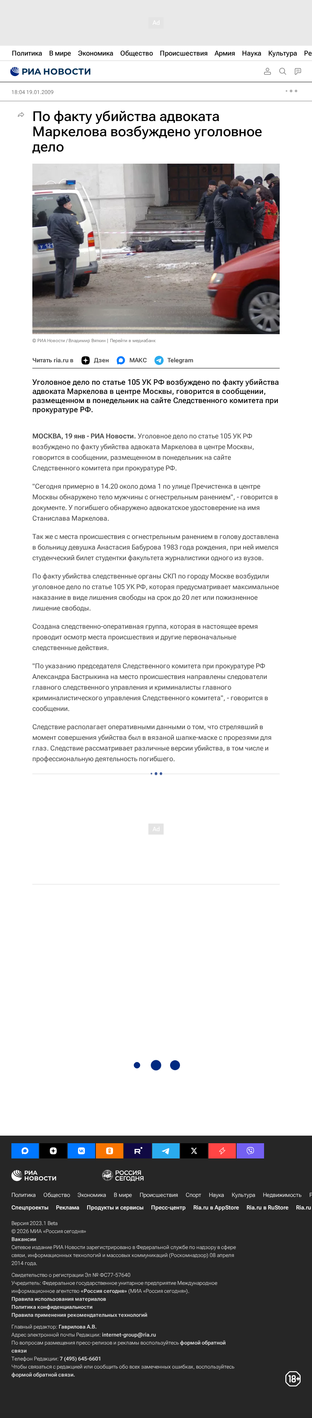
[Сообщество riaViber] (250, 1150)
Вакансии (23, 1239)
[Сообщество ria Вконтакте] (81, 1150)
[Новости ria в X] (194, 1150)
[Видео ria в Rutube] (137, 1150)
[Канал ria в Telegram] (166, 1150)
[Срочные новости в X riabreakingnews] (222, 1150)
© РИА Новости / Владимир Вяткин (69, 340)
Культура (243, 1195)
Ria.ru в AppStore (216, 1207)
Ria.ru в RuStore (267, 1207)
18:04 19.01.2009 (32, 92)
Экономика (92, 1195)
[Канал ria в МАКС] (25, 1150)
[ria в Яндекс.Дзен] (53, 1150)
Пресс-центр (168, 1207)
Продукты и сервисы (115, 1207)
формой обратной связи (42, 1375)
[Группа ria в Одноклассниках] (109, 1150)
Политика (23, 1195)
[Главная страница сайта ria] (49, 71)
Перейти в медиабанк (133, 340)
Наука (216, 1195)
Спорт (193, 1195)
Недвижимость (282, 1195)
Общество (56, 1195)
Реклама (67, 1207)
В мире (123, 1195)
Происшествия (159, 1195)
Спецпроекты (29, 1207)
